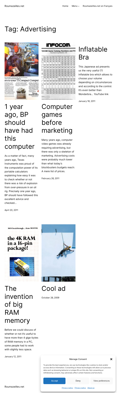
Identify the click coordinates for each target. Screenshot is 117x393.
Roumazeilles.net (14, 5)
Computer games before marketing (57, 118)
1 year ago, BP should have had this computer (20, 126)
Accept (54, 381)
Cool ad (54, 288)
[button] (111, 359)
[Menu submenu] (78, 6)
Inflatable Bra (92, 53)
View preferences (101, 381)
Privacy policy (67, 388)
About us (90, 388)
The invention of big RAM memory (19, 304)
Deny (78, 381)
